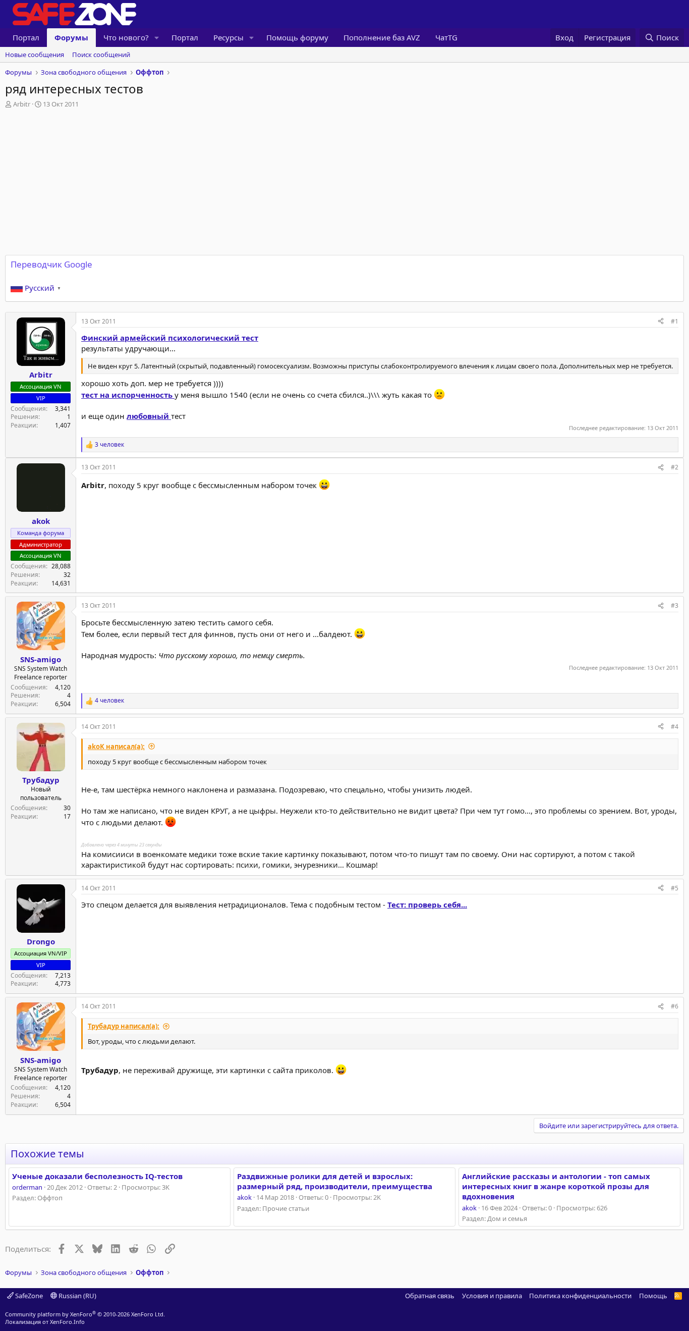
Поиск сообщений (101, 54)
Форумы (71, 37)
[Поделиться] (660, 322)
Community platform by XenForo (85, 1314)
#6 (674, 1006)
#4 (674, 726)
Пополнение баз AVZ (381, 37)
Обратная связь (429, 1295)
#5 (674, 888)
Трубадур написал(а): (123, 1026)
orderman (27, 1187)
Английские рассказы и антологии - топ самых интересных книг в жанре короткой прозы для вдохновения (556, 1186)
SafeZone (28, 1295)
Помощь (653, 1295)
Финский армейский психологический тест (169, 338)
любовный (149, 416)
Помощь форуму (297, 37)
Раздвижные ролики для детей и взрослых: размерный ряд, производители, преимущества (334, 1181)
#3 (674, 605)
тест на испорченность (128, 395)
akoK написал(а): (116, 746)
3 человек (109, 445)
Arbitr (21, 104)
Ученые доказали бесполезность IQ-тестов (97, 1176)
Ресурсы (228, 37)
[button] (157, 37)
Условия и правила (492, 1295)
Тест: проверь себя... (427, 904)
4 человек (109, 701)
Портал (26, 37)
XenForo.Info (67, 1321)
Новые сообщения (34, 54)
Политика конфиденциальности (580, 1295)
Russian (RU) (76, 1295)
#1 (674, 321)
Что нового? (126, 37)
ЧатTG (446, 37)
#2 (674, 467)
